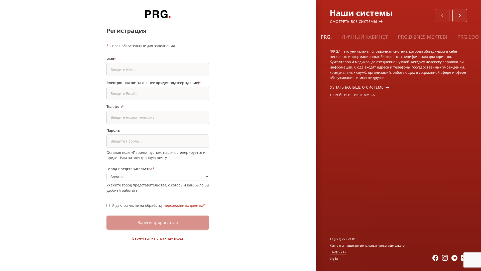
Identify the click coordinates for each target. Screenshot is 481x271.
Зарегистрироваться (158, 222)
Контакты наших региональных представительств (367, 245)
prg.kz (334, 258)
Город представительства (130, 168)
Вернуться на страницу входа (158, 238)
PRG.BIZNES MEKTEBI (422, 36)
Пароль (113, 130)
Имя (111, 58)
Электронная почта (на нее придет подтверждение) (153, 82)
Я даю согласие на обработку (158, 205)
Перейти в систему (349, 95)
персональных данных (183, 205)
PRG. (326, 36)
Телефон (115, 106)
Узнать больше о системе (357, 87)
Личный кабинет (365, 36)
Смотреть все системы (353, 21)
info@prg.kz (338, 252)
